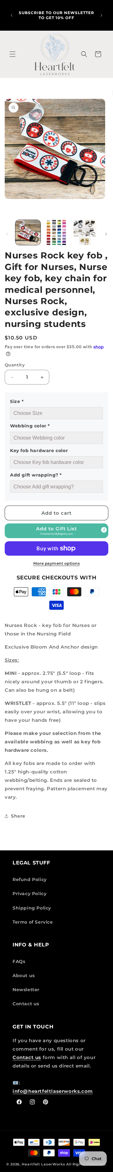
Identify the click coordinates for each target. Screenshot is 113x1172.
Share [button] (18, 816)
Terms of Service (33, 922)
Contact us (26, 1003)
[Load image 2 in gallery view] (56, 232)
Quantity (15, 364)
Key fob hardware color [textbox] (39, 450)
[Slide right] (106, 234)
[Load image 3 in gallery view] (84, 232)
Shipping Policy (32, 908)
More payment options (56, 563)
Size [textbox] (17, 401)
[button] (12, 54)
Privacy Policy (29, 893)
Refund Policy (30, 879)
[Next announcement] (101, 15)
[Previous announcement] (12, 15)
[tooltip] (104, 530)
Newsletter (26, 989)
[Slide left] (7, 234)
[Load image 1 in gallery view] (27, 232)
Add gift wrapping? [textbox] (36, 475)
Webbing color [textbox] (30, 426)
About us (24, 975)
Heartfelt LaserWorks (43, 1164)
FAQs (19, 961)
